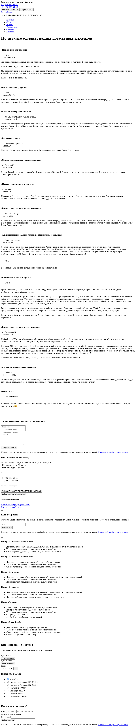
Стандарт (17, 691)
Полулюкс (17, 688)
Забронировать (26, 10)
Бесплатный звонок (10, 10)
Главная (10, 20)
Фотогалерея (12, 27)
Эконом (16, 694)
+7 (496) (9, 7)
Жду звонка (7, 527)
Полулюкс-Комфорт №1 (23, 682)
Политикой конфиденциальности (113, 452)
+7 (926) (9, 4)
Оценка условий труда (11, 507)
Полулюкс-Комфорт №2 (23, 685)
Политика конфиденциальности (15, 505)
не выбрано (14, 679)
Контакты (10, 32)
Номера (9, 24)
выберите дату (8, 658)
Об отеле (10, 22)
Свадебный (18, 696)
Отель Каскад (7, 12)
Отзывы (10, 29)
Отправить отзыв (9, 448)
